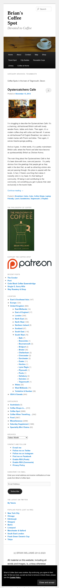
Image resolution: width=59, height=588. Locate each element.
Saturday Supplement (19, 424)
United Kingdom (17, 306)
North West (19, 322)
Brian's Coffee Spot (15, 18)
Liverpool (12, 527)
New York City (13, 513)
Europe (13, 302)
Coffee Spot (15, 411)
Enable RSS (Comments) (23, 462)
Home (10, 54)
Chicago (11, 516)
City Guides (25, 60)
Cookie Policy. (15, 577)
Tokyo (10, 539)
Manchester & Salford (17, 530)
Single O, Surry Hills (16, 286)
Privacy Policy (19, 465)
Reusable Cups (39, 60)
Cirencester (23, 355)
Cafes (26, 196)
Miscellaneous (16, 420)
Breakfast (19, 196)
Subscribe (15, 491)
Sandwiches (25, 198)
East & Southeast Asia (19, 299)
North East (19, 318)
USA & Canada (16, 394)
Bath (21, 338)
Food (12, 417)
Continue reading (15, 190)
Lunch (17, 198)
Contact (28, 54)
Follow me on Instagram (23, 453)
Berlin (10, 524)
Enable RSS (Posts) (21, 459)
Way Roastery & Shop (17, 289)
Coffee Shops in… (18, 408)
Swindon (22, 378)
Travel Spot (12, 60)
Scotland (19, 328)
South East (19, 331)
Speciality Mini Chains (19, 427)
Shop (44, 54)
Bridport (22, 346)
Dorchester (23, 358)
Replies (44, 198)
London (18, 315)
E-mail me (17, 447)
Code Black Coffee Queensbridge (22, 283)
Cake (31, 196)
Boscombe (23, 340)
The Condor (13, 277)
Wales (17, 384)
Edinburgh (12, 519)
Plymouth (23, 370)
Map (36, 54)
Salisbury (23, 376)
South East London (16, 533)
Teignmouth (35, 198)
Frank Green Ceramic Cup (19, 536)
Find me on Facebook (22, 456)
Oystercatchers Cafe (22, 89)
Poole (21, 373)
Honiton (22, 364)
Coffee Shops (39, 196)
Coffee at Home (23, 65)
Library (10, 65)
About (19, 54)
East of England (22, 312)
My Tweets (12, 503)
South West (20, 334)
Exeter (21, 361)
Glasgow (11, 521)
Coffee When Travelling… (21, 414)
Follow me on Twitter (21, 450)
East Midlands (21, 309)
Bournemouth (24, 343)
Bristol (21, 349)
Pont (10, 280)
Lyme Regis (24, 367)
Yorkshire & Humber (23, 391)
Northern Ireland (22, 325)
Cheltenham (24, 352)
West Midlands (21, 387)
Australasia (15, 404)
